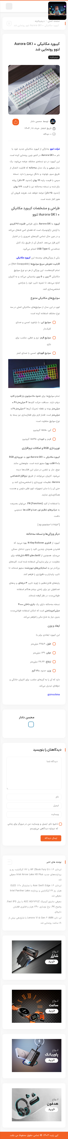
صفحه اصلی (54, 21)
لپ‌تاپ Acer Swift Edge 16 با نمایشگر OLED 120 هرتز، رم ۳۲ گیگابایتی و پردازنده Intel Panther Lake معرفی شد (35, 891)
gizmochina (54, 694)
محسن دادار (36, 121)
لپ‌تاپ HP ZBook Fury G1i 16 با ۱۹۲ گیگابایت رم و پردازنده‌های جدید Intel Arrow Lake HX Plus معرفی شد (35, 875)
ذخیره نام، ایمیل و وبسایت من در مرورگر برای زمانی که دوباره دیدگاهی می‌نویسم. (33, 826)
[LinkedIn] (31, 724)
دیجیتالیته (40, 21)
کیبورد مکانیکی (23, 258)
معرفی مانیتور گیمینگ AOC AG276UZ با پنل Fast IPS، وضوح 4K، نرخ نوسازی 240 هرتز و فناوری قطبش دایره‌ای (34, 907)
